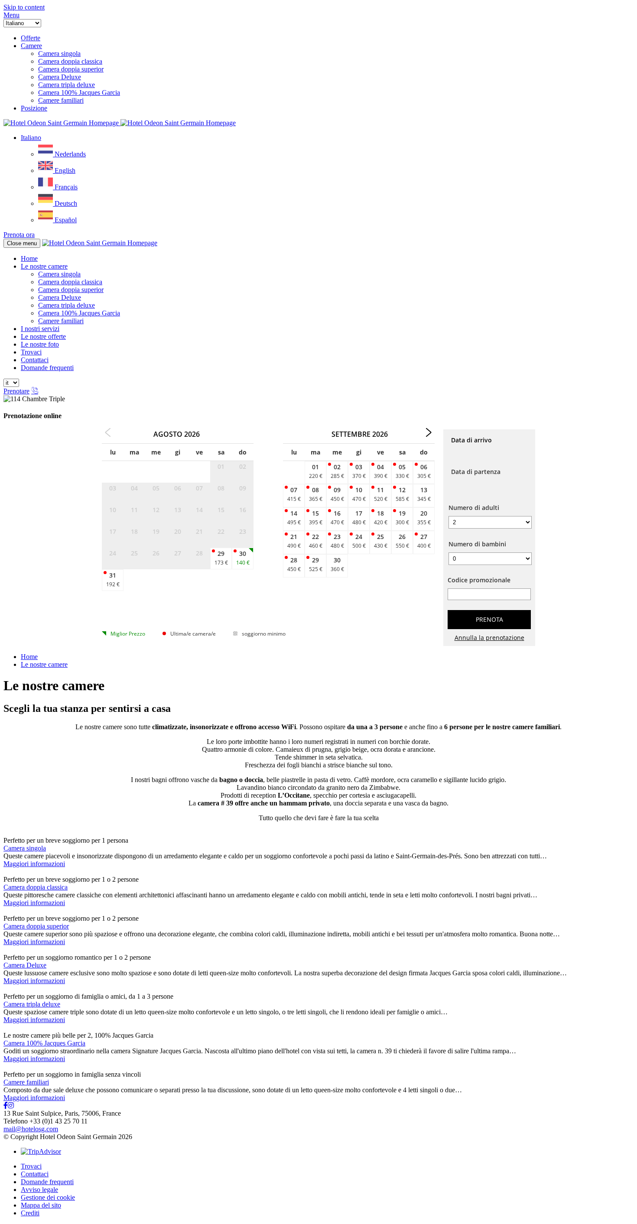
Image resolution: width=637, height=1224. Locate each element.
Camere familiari (61, 321)
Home (29, 258)
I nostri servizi (40, 328)
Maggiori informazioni (34, 863)
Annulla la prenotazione (489, 637)
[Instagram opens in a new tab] (11, 1105)
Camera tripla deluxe (66, 305)
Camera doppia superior (71, 289)
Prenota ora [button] (19, 234)
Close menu (22, 243)
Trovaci (31, 352)
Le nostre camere (44, 266)
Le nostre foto (40, 344)
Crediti (30, 1213)
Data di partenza (475, 472)
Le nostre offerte (43, 336)
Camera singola (59, 274)
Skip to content (24, 7)
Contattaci (35, 360)
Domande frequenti (47, 367)
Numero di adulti (473, 507)
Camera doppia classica (70, 282)
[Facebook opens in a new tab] (5, 1105)
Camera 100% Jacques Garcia (79, 313)
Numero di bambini (477, 544)
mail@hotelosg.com (30, 1129)
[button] (11, 15)
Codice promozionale (479, 580)
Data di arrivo (471, 440)
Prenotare (16, 391)
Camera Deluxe (59, 297)
